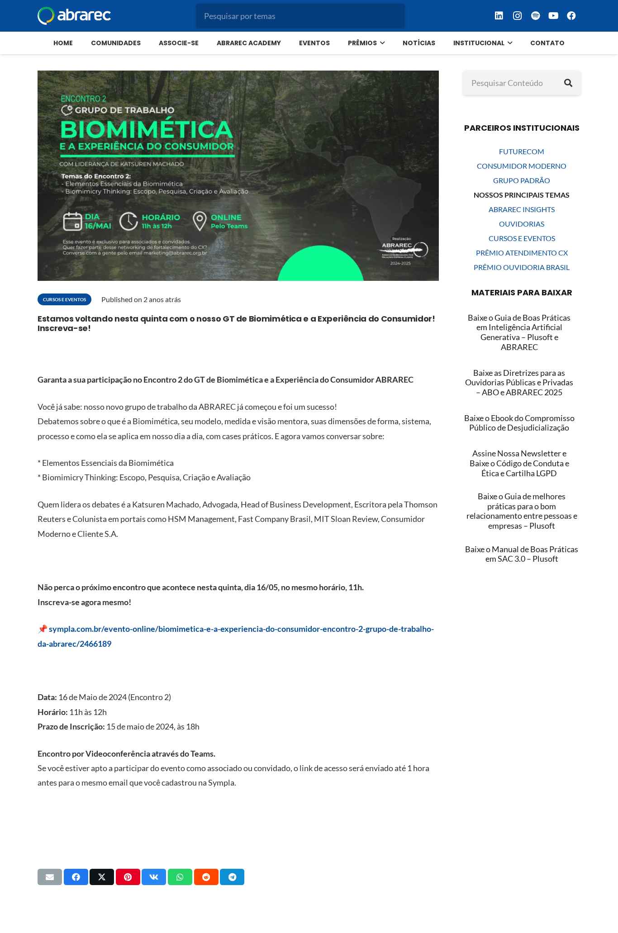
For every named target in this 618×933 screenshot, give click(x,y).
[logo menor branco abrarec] (74, 16)
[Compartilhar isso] (76, 877)
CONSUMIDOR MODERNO (521, 165)
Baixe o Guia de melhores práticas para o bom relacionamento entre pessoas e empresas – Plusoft (521, 510)
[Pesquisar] (568, 83)
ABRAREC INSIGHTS (522, 209)
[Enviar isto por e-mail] (50, 877)
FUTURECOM (521, 151)
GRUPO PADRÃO (521, 180)
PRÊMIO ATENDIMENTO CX (522, 252)
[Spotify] (535, 16)
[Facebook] (571, 16)
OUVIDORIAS (521, 223)
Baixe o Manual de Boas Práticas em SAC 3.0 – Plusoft (521, 554)
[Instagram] (517, 16)
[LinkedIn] (499, 16)
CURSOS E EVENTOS (522, 238)
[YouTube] (553, 16)
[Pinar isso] (128, 877)
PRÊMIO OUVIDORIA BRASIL (522, 267)
